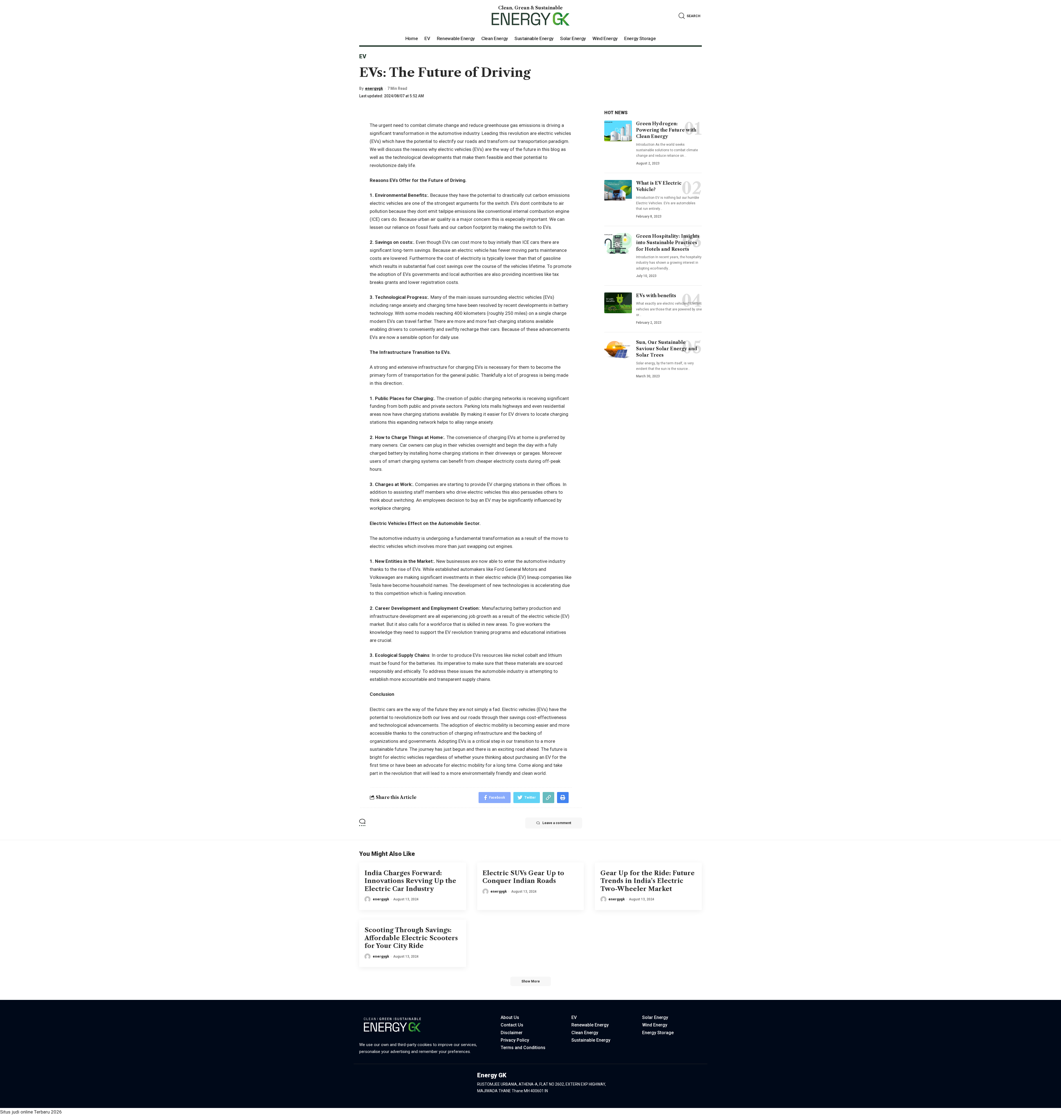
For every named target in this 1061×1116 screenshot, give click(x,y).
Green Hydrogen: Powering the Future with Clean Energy (666, 130)
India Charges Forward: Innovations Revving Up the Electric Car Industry (410, 881)
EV (362, 56)
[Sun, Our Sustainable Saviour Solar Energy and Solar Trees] (618, 349)
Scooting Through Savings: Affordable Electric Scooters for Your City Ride (411, 938)
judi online (22, 1112)
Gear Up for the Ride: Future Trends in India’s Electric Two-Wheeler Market (647, 881)
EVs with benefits (656, 295)
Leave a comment (556, 823)
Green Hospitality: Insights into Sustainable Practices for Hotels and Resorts (667, 242)
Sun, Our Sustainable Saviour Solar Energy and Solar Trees (666, 348)
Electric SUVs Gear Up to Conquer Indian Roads (523, 877)
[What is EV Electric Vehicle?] (618, 190)
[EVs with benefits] (618, 302)
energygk (374, 88)
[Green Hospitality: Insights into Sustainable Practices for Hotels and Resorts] (618, 243)
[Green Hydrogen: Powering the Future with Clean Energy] (618, 131)
